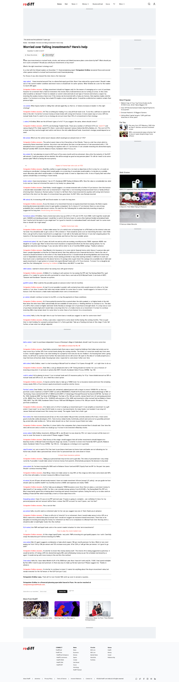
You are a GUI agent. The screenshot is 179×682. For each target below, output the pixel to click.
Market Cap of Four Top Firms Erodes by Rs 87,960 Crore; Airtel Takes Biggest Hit (136, 104)
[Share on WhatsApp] (136, 679)
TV (114, 4)
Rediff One (59, 652)
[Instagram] (147, 679)
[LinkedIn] (155, 679)
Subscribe (62, 591)
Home (59, 4)
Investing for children (50, 263)
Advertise (37, 678)
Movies (75, 655)
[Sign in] (154, 4)
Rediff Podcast (77, 670)
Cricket (75, 660)
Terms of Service (62, 678)
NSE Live (92, 652)
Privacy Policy (48, 678)
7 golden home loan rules (69, 226)
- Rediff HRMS (60, 660)
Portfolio (92, 660)
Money (84, 4)
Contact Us (89, 678)
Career (109, 655)
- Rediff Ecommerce (61, 657)
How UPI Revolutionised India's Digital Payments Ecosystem (138, 109)
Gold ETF (102, 126)
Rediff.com (104, 678)
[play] (138, 181)
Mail (66, 4)
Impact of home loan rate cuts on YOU (69, 166)
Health (109, 650)
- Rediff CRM (59, 662)
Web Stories (125, 172)
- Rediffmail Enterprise (62, 655)
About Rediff (26, 678)
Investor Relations (76, 678)
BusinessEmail (98, 4)
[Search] (149, 4)
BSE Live (92, 650)
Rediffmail (59, 650)
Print (72, 590)
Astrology (76, 667)
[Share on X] (140, 679)
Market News (94, 655)
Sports (75, 657)
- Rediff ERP (59, 665)
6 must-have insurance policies (69, 455)
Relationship (111, 657)
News (74, 4)
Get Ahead (31, 43)
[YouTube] (151, 679)
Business (76, 652)
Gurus (108, 4)
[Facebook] (144, 679)
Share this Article (32, 55)
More (121, 4)
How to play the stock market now (69, 531)
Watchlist (93, 657)
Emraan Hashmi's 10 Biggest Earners (134, 112)
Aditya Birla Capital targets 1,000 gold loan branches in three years (136, 116)
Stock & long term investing (50, 210)
